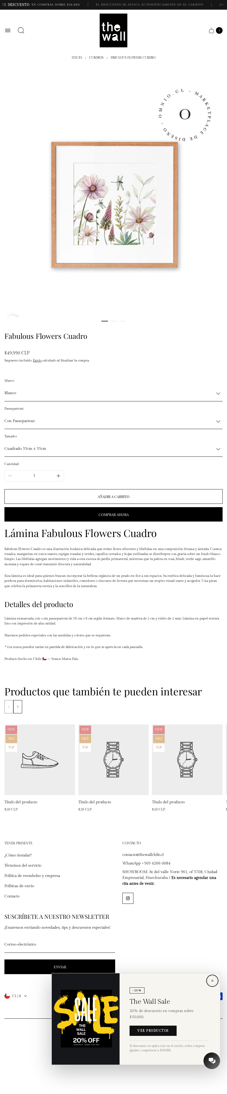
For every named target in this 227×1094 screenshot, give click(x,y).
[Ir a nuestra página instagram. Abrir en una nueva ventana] (127, 898)
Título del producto (20, 802)
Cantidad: (11, 464)
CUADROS (96, 58)
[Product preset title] (39, 759)
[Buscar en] (21, 30)
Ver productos (153, 1031)
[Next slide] (17, 706)
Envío (37, 360)
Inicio (77, 58)
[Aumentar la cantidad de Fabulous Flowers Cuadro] (58, 476)
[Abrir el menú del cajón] (8, 30)
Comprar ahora (114, 514)
